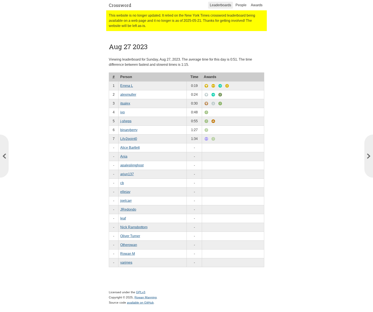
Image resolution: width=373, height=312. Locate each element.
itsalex (125, 103)
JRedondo (128, 209)
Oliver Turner (130, 236)
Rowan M (127, 254)
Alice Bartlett (130, 147)
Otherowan (128, 245)
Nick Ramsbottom (133, 227)
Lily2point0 (128, 139)
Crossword (120, 5)
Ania (123, 156)
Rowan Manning (145, 297)
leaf (123, 218)
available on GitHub (140, 302)
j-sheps (125, 121)
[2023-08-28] (4, 156)
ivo (122, 112)
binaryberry (129, 130)
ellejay (125, 192)
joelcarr (126, 200)
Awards (256, 5)
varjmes (126, 262)
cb (122, 183)
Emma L (126, 86)
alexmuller (128, 94)
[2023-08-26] (368, 156)
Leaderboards (220, 5)
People (241, 5)
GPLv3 (140, 292)
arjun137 (127, 174)
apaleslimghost (132, 165)
